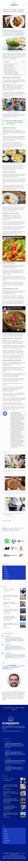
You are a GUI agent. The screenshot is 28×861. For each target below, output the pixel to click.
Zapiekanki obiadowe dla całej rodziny (11, 73)
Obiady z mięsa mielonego (9, 69)
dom (5, 665)
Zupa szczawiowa (6, 226)
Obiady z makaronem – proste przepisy (11, 72)
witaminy (5, 669)
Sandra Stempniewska (15, 412)
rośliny (10, 667)
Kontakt (4, 858)
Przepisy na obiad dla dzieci (9, 66)
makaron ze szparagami (19, 92)
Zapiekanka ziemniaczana (7, 367)
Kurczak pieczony (21, 398)
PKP (24, 665)
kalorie (13, 665)
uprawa (18, 667)
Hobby (5, 569)
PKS (3, 667)
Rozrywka (6, 573)
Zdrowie (6, 578)
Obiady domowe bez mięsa (9, 65)
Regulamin (22, 855)
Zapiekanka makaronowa (7, 345)
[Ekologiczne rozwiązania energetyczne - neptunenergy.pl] (7, 544)
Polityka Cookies (16, 855)
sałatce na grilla (10, 403)
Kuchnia (6, 833)
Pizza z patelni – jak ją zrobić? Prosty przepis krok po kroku (14, 492)
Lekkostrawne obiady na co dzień (10, 68)
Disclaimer (4, 857)
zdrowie (10, 668)
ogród (21, 665)
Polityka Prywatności (8, 855)
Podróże (6, 571)
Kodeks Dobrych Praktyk (12, 857)
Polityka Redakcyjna (21, 857)
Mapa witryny (15, 854)
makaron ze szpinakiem (12, 114)
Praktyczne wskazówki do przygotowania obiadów (13, 74)
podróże (6, 667)
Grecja (8, 665)
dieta (3, 665)
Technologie (6, 576)
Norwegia (18, 665)
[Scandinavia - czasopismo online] (14, 4)
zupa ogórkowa (14, 231)
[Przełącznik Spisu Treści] (21, 62)
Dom (5, 567)
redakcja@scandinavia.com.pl (16, 731)
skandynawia (14, 667)
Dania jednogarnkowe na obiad (9, 70)
